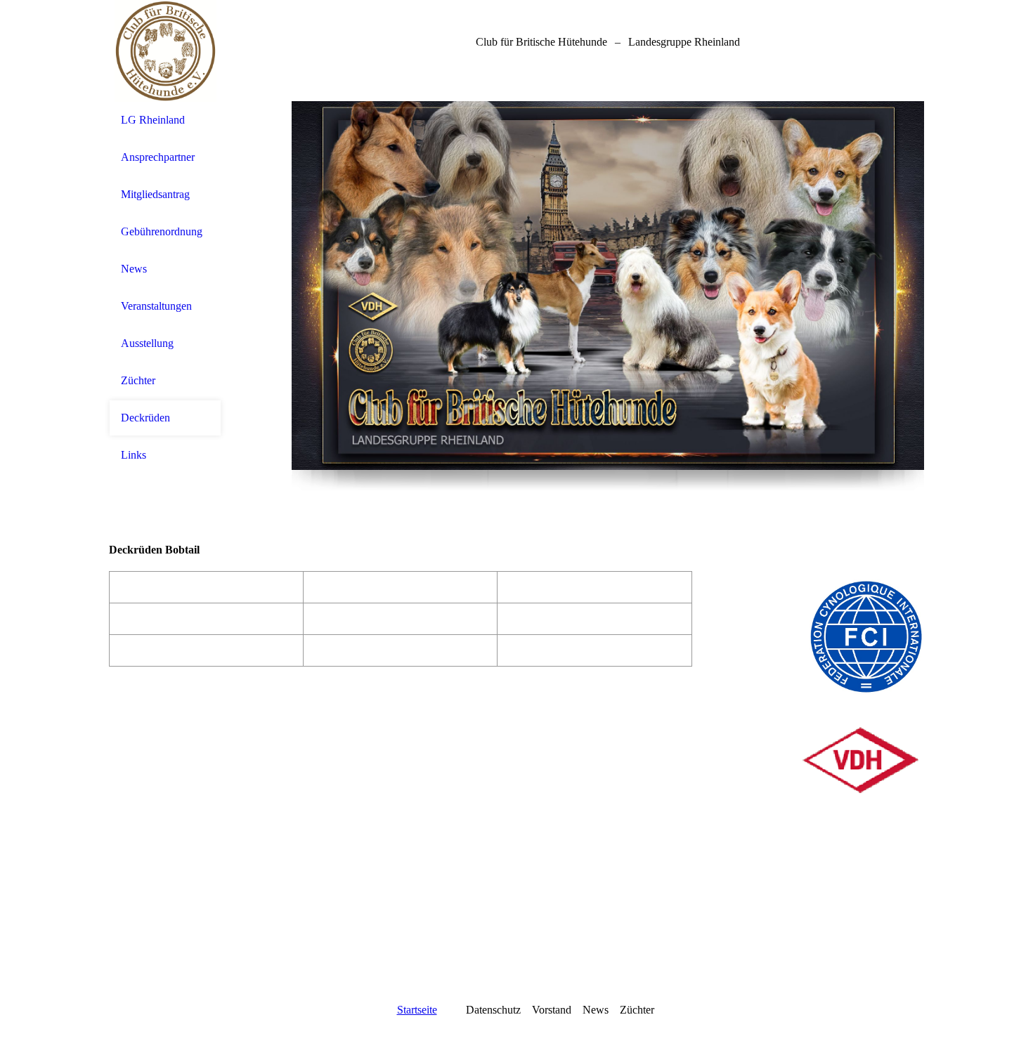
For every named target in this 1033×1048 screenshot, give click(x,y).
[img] (165, 51)
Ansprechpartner (158, 157)
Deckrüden (145, 418)
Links (133, 455)
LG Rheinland (153, 120)
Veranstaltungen (156, 306)
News (134, 269)
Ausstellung (147, 343)
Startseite (417, 1010)
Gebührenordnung (161, 231)
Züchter (138, 380)
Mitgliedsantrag (155, 194)
